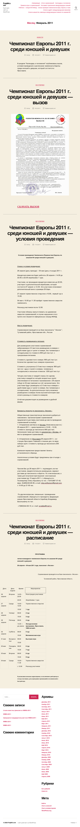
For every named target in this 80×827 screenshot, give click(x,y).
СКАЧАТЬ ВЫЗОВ (28, 206)
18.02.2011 (38, 55)
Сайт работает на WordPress (27, 823)
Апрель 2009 (46, 776)
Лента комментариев (49, 808)
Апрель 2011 (46, 721)
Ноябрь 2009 (46, 760)
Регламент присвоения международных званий (55, 5)
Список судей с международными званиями (56, 10)
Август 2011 (46, 712)
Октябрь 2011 (46, 707)
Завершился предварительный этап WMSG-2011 (19, 718)
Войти (44, 803)
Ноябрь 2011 (46, 704)
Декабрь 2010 (46, 731)
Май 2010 (45, 745)
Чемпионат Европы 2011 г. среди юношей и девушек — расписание (40, 532)
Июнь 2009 (45, 772)
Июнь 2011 (45, 716)
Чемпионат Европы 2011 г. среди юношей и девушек (40, 46)
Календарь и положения (62, 3)
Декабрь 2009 (46, 757)
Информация (36, 3)
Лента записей (46, 806)
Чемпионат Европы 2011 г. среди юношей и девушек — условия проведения (40, 233)
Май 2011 (45, 719)
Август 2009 (46, 767)
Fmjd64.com (7, 4)
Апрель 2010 (46, 748)
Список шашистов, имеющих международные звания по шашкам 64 (49, 12)
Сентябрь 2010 (47, 736)
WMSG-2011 (7, 714)
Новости (40, 37)
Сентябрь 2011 (47, 709)
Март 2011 (45, 724)
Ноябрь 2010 (46, 733)
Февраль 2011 (46, 726)
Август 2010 (46, 738)
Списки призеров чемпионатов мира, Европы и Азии (54, 7)
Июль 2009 (45, 769)
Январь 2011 (46, 728)
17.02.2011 (38, 244)
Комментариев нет (50, 55)
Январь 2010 (46, 755)
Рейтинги (21, 7)
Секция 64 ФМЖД (31, 7)
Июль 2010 (45, 740)
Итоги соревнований (47, 3)
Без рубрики (40, 85)
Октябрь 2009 (46, 762)
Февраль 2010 (46, 752)
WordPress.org (46, 811)
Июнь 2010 (45, 743)
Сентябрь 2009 (47, 764)
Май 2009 (45, 774)
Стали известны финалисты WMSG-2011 (17, 710)
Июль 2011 (45, 714)
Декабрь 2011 (46, 702)
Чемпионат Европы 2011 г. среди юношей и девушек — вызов (40, 96)
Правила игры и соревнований (30, 5)
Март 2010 (45, 750)
